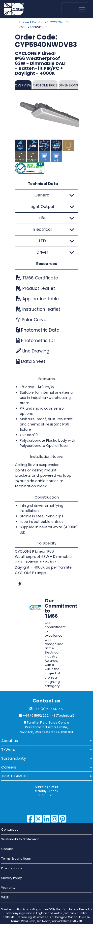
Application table (40, 299)
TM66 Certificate (39, 278)
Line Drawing (35, 351)
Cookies (7, 849)
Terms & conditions (16, 858)
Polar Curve (33, 320)
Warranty (8, 888)
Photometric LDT (38, 341)
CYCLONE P (58, 22)
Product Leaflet (38, 288)
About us (9, 740)
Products (39, 22)
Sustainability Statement (20, 839)
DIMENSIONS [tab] (68, 85)
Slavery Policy (11, 878)
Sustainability (13, 758)
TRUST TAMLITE (14, 775)
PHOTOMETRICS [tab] (45, 85)
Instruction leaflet (40, 309)
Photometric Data (40, 330)
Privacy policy (11, 868)
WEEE (5, 897)
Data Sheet (32, 361)
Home (24, 22)
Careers (8, 767)
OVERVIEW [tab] (23, 85)
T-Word (8, 749)
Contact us (46, 700)
